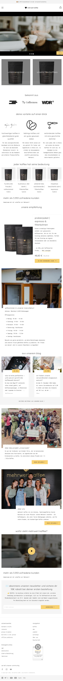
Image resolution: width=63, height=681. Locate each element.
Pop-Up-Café (36, 640)
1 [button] (29, 53)
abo (34, 629)
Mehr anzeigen (46, 250)
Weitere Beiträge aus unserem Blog (31, 401)
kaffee (35, 626)
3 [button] (33, 53)
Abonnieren (49, 607)
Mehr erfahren (39, 462)
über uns (35, 637)
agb (2, 648)
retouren (4, 629)
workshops (36, 634)
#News (38, 393)
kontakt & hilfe (6, 626)
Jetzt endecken (37, 36)
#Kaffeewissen (9, 393)
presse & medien (6, 632)
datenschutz (5, 650)
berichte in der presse (8, 634)
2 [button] (31, 53)
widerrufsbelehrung (7, 653)
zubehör (35, 632)
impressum (4, 656)
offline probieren (7, 637)
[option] (31, 34)
